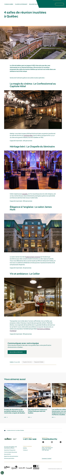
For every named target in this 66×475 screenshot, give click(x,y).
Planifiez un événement (21, 4)
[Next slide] (62, 395)
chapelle (24, 194)
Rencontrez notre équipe (16, 352)
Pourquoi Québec (8, 4)
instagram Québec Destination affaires (52, 442)
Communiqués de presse (10, 452)
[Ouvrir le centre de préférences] (2, 472)
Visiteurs (25, 450)
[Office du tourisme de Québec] (7, 467)
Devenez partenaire (9, 458)
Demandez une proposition (36, 4)
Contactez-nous (49, 4)
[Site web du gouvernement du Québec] (22, 468)
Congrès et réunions (27, 362)
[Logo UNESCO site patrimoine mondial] (36, 467)
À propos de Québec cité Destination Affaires (10, 447)
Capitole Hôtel (28, 135)
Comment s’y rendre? (46, 458)
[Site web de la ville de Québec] (14, 467)
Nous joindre (7, 454)
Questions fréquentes (9, 450)
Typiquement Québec (39, 362)
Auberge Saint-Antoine (32, 257)
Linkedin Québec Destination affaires (60, 442)
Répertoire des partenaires (11, 456)
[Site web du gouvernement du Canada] (29, 468)
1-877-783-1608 (29, 439)
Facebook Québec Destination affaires (43, 442)
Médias (25, 448)
